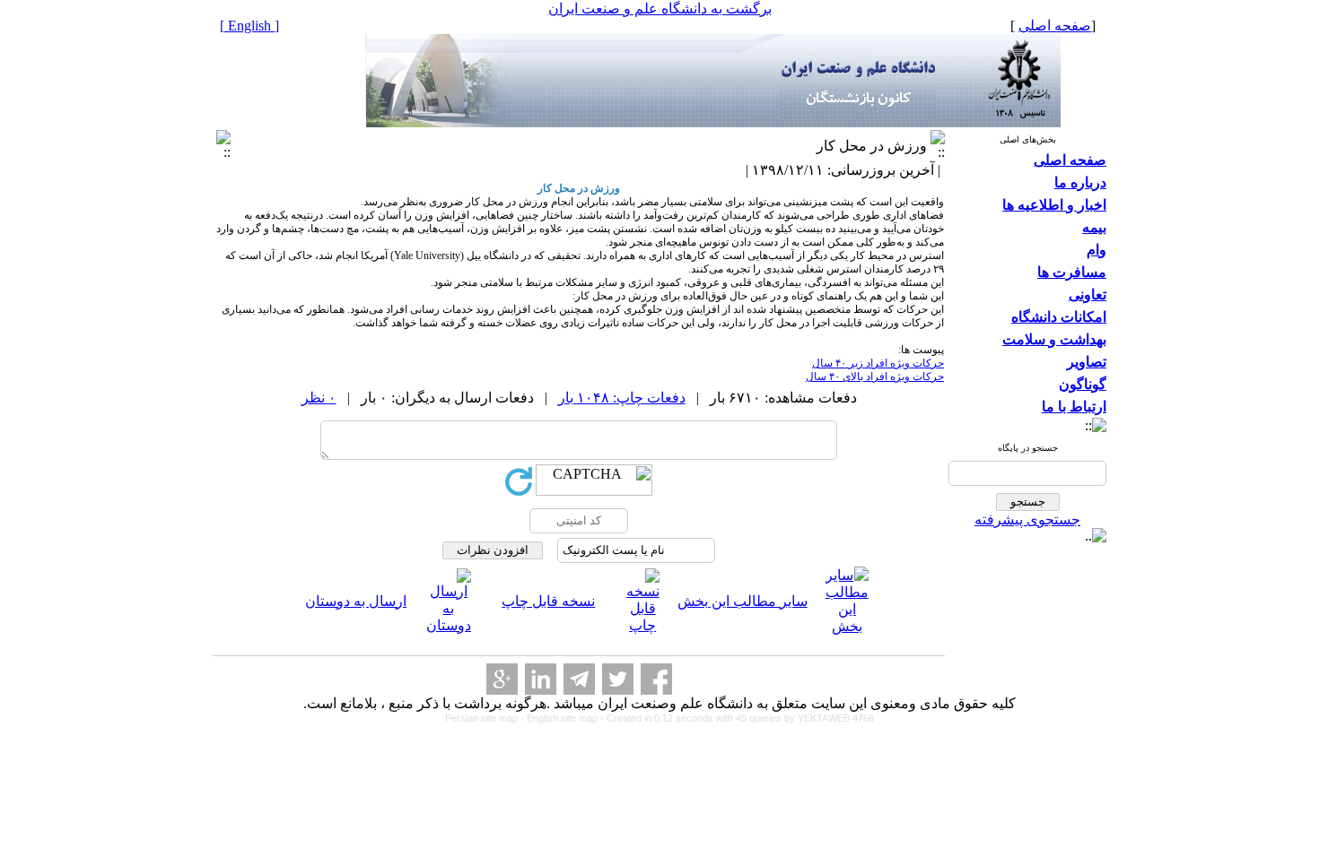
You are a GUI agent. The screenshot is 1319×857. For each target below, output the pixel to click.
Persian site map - (486, 718)
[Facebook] (656, 679)
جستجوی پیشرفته (1027, 519)
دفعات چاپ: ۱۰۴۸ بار (622, 397)
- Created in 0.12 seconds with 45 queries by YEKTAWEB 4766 (737, 718)
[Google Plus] (502, 679)
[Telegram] (579, 679)
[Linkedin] (540, 679)
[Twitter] (617, 679)
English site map (563, 718)
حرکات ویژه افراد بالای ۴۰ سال (875, 376)
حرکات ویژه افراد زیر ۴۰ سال (878, 363)
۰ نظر (318, 397)
